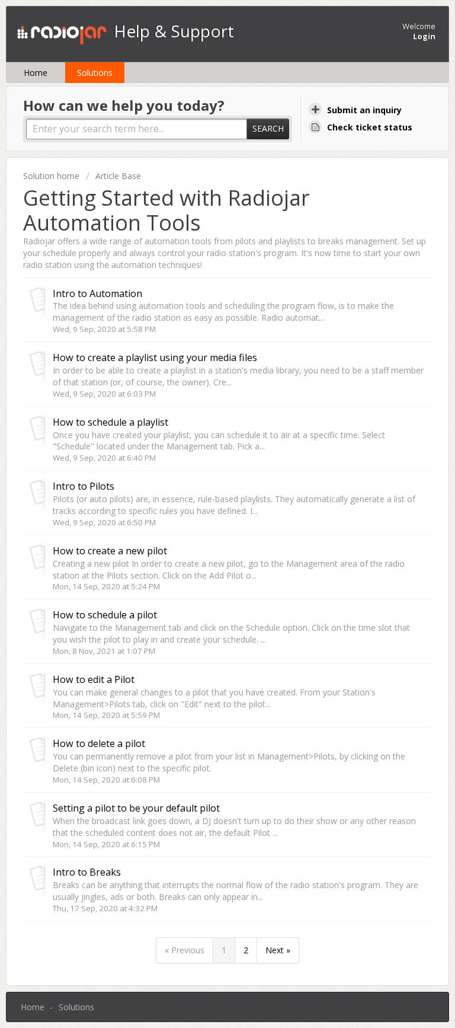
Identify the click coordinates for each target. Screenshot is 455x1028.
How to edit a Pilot (93, 679)
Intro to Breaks (87, 872)
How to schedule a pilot (105, 614)
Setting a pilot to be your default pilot (136, 808)
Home (35, 72)
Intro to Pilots (83, 486)
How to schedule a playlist (110, 422)
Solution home (52, 175)
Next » (277, 950)
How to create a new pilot (110, 550)
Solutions (95, 72)
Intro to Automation (97, 293)
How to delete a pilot (99, 743)
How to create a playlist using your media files (155, 357)
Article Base (118, 175)
